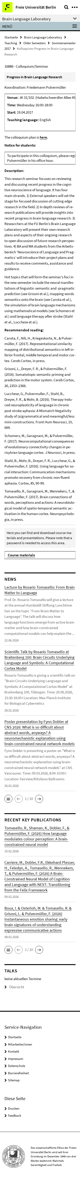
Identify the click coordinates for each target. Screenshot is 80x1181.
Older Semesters (34, 43)
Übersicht (16, 986)
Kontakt (13, 1051)
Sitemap (14, 1080)
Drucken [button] (13, 1108)
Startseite (11, 37)
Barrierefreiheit (18, 1073)
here (43, 137)
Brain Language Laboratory (43, 37)
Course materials (21, 555)
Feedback (14, 1115)
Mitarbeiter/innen (20, 1044)
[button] (8, 798)
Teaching (10, 43)
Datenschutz (16, 1066)
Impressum (15, 1059)
